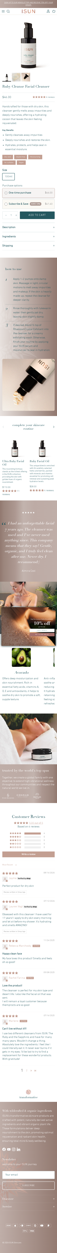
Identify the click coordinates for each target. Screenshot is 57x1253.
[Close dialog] (53, 609)
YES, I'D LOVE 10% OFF (42, 634)
